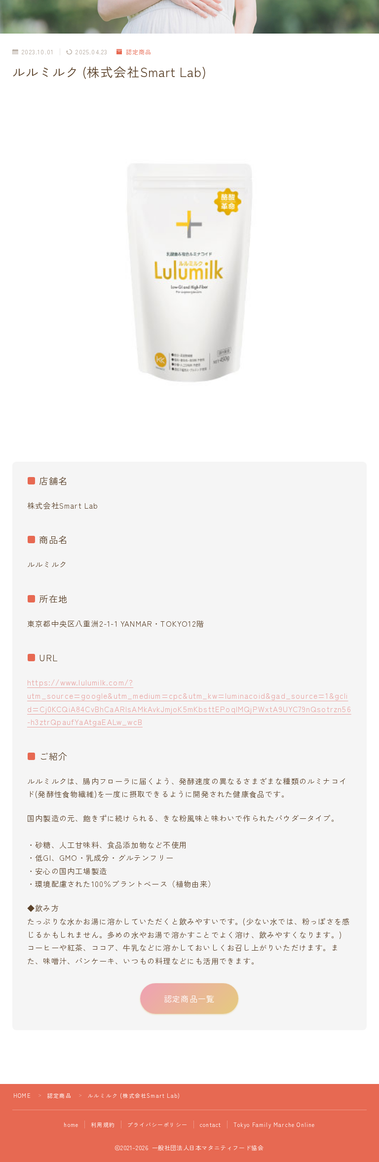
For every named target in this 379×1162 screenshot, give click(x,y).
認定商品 (139, 51)
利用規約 (103, 1124)
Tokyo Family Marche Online (274, 1124)
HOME (22, 1095)
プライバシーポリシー (157, 1124)
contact (210, 1124)
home (71, 1124)
